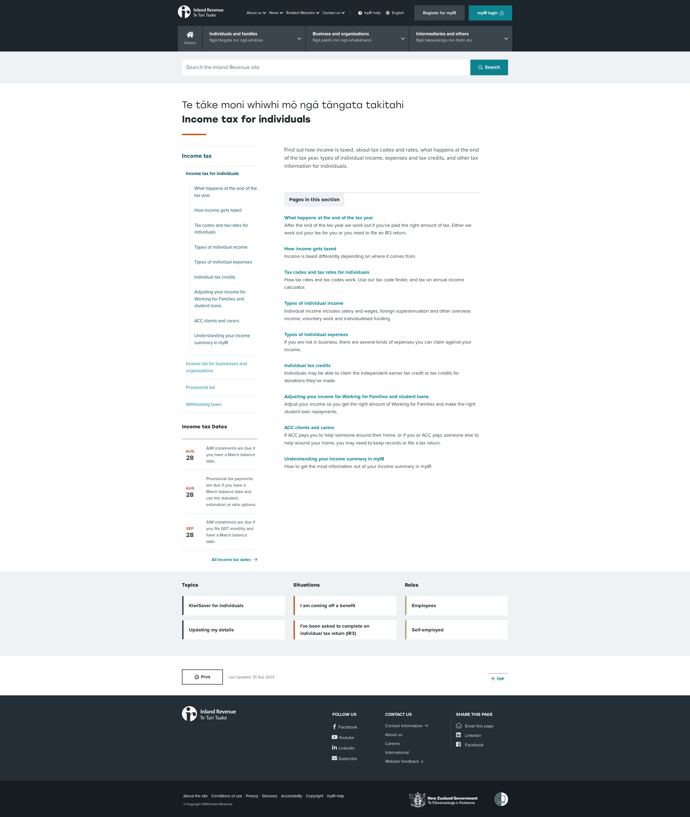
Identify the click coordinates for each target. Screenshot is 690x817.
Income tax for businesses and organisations (216, 367)
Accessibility (291, 796)
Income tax (197, 155)
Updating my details (211, 630)
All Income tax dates (231, 559)
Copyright (314, 796)
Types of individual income (221, 247)
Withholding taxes (204, 404)
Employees (424, 606)
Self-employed (428, 630)
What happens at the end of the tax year (225, 192)
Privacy (252, 796)
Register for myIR (439, 13)
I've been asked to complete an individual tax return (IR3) (334, 629)
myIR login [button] (487, 13)
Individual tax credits (214, 277)
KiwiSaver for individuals (216, 606)
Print (205, 677)
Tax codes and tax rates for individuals (221, 229)
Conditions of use (226, 796)
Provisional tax (200, 387)
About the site (195, 796)
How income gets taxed (218, 210)
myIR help (335, 796)
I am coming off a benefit (327, 606)
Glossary (269, 796)
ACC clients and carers (216, 321)
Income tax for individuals (212, 173)
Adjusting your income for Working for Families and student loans (220, 299)
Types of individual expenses (223, 262)
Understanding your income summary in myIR (222, 339)
